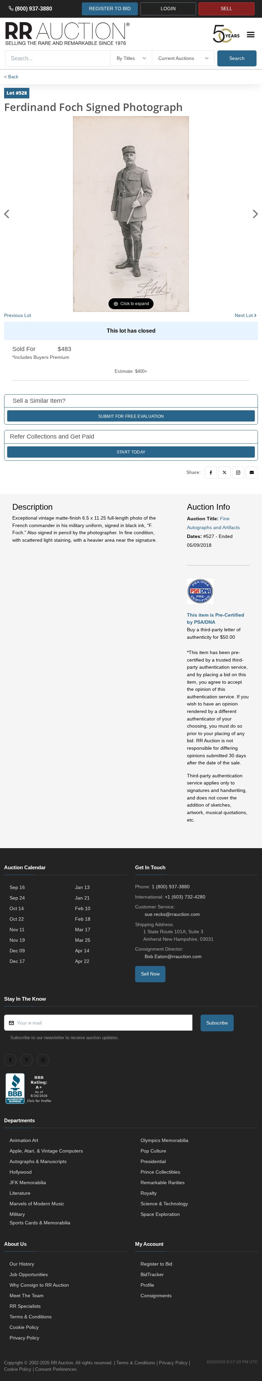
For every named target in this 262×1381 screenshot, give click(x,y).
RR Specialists (25, 1306)
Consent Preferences (56, 1369)
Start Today (131, 452)
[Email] (252, 472)
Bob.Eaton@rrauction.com (173, 956)
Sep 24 (17, 898)
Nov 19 (17, 940)
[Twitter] (224, 472)
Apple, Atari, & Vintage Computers (46, 1151)
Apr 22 (82, 961)
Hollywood (21, 1172)
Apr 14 (82, 950)
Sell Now (150, 974)
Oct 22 (17, 919)
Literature (20, 1193)
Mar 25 (82, 940)
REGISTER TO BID (110, 8)
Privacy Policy (24, 1337)
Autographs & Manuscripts (38, 1161)
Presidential (153, 1161)
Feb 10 (82, 908)
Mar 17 (82, 929)
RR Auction (62, 1362)
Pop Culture (153, 1151)
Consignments (156, 1295)
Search (237, 58)
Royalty (149, 1193)
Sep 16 (17, 887)
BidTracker (152, 1274)
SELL (226, 8)
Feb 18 (82, 919)
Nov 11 (17, 929)
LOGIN (168, 8)
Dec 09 (17, 950)
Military (17, 1214)
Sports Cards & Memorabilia (40, 1222)
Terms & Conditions (31, 1316)
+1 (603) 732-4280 (185, 897)
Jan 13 (82, 887)
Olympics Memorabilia (164, 1140)
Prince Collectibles (160, 1172)
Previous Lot (17, 315)
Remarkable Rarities (163, 1182)
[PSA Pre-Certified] (200, 590)
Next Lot (244, 315)
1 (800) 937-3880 (171, 886)
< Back (11, 76)
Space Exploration (160, 1214)
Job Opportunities (29, 1274)
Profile (147, 1285)
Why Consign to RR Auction (39, 1285)
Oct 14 (17, 908)
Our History (22, 1264)
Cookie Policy (24, 1327)
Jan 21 (82, 898)
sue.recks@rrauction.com (172, 914)
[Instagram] (238, 472)
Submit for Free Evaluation (131, 416)
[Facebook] (211, 472)
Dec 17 (17, 961)
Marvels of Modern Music (37, 1203)
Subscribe (217, 1023)
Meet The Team (27, 1295)
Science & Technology (164, 1203)
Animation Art (24, 1140)
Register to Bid (156, 1264)
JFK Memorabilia (28, 1182)
